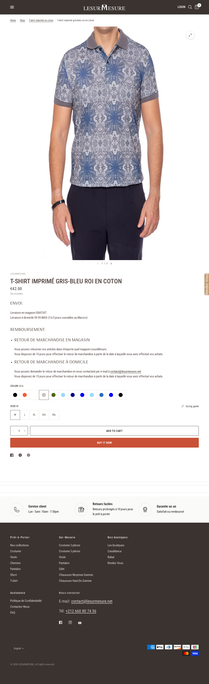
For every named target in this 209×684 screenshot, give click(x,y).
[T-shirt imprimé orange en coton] (25, 395)
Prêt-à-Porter (20, 537)
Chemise (15, 563)
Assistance (17, 592)
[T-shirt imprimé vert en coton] (53, 395)
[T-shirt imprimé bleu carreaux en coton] (73, 395)
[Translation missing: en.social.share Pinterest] (29, 455)
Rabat (111, 557)
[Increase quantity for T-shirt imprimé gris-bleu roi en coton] (25, 431)
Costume (15, 551)
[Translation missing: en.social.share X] (21, 455)
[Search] (190, 7)
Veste (13, 557)
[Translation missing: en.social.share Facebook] (12, 455)
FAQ (12, 612)
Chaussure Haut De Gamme (75, 581)
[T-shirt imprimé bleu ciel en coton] (92, 395)
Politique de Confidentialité (26, 601)
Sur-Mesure (67, 537)
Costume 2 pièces (69, 545)
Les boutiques (116, 545)
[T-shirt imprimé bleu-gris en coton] (63, 395)
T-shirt (14, 581)
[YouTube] (82, 622)
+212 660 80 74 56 (81, 611)
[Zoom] (190, 35)
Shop (22, 20)
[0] (196, 7)
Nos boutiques (118, 537)
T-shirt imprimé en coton (41, 20)
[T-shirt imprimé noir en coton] (121, 395)
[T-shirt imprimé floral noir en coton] (15, 395)
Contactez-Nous (20, 607)
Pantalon (15, 569)
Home (13, 20)
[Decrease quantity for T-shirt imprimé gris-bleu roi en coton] (13, 431)
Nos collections (19, 545)
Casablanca (114, 551)
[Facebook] (63, 622)
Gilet (61, 569)
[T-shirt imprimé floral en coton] (34, 395)
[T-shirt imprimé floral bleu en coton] (101, 395)
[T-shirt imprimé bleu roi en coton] (82, 395)
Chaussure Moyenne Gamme (76, 575)
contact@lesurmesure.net (125, 371)
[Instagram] (73, 622)
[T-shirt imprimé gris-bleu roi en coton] (44, 395)
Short (13, 575)
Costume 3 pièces (69, 551)
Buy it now (104, 442)
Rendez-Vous (115, 563)
